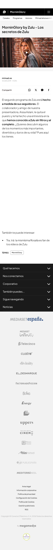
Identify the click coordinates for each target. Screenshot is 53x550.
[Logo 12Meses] (26, 443)
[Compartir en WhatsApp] (29, 90)
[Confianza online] (26, 539)
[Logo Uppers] (26, 423)
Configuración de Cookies (26, 498)
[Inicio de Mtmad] (4, 11)
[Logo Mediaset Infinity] (26, 333)
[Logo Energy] (27, 403)
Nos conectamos (13, 276)
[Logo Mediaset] (27, 320)
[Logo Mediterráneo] (26, 473)
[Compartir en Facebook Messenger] (42, 90)
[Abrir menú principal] (48, 11)
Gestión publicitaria (26, 506)
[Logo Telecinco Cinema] (26, 433)
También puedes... (14, 291)
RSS (26, 509)
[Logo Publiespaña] (26, 462)
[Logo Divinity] (26, 363)
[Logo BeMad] (27, 413)
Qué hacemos (11, 268)
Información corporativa (26, 490)
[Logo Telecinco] (26, 343)
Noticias (8, 306)
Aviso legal (26, 486)
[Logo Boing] (26, 393)
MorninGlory (17, 12)
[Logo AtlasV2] (26, 452)
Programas (17, 18)
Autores (28, 18)
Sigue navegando (13, 299)
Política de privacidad (26, 494)
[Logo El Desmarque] (26, 373)
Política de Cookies (26, 502)
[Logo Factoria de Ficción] (26, 383)
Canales (6, 18)
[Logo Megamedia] (28, 526)
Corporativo (10, 283)
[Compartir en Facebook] (48, 90)
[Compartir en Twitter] (35, 90)
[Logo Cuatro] (26, 353)
